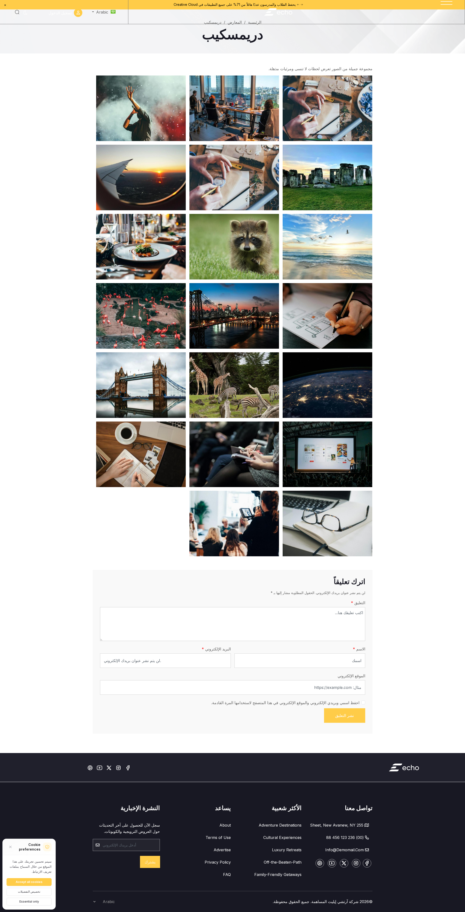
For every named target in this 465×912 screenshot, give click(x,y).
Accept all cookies (29, 882)
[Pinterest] (90, 767)
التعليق (359, 602)
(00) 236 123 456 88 (345, 837)
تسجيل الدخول (60, 12)
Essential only (29, 901)
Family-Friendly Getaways (278, 874)
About (225, 825)
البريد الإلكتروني (217, 649)
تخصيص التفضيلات (29, 891)
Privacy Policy (218, 862)
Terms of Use (218, 837)
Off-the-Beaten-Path (283, 862)
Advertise (222, 849)
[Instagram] (118, 767)
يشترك (150, 861)
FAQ (227, 874)
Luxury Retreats (287, 849)
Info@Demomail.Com (344, 849)
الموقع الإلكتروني (351, 675)
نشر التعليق (344, 715)
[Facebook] (128, 767)
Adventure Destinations (280, 825)
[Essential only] (10, 847)
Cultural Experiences (282, 837)
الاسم (360, 649)
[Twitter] (109, 767)
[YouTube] (99, 767)
